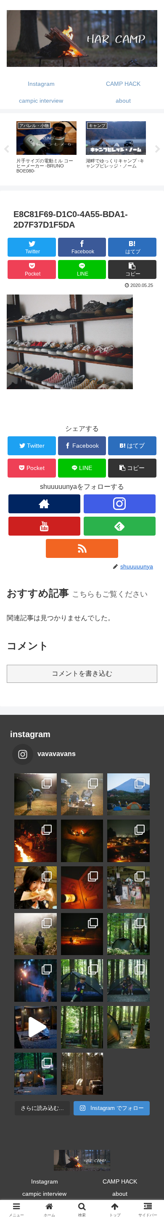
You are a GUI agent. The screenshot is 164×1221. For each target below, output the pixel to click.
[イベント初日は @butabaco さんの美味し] (35, 887)
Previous (6, 149)
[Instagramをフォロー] (120, 503)
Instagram (44, 1181)
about (119, 1193)
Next (157, 149)
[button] (132, 269)
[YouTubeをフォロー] (44, 526)
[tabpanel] (46, 147)
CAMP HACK (120, 1181)
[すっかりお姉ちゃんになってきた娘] (128, 1027)
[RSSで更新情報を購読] (82, 548)
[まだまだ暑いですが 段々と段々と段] (128, 934)
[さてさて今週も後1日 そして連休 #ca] (82, 1074)
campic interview (44, 1193)
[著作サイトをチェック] (44, 503)
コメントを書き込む (82, 673)
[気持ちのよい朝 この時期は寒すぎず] (82, 794)
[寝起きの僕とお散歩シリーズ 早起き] (35, 794)
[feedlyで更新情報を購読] (120, 526)
